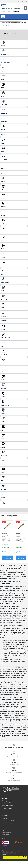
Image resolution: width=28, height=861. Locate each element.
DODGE (2, 168)
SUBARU (3, 464)
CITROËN (3, 130)
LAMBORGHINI (4, 282)
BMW (2, 88)
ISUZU (2, 240)
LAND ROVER (4, 299)
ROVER (2, 413)
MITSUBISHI (3, 354)
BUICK (2, 96)
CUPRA (2, 134)
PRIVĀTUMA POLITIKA (8, 822)
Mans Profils (6, 834)
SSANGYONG (4, 455)
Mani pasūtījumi (7, 832)
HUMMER (3, 215)
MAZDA (2, 329)
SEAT (2, 430)
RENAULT (3, 396)
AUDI (1, 71)
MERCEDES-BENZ (5, 337)
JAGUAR (3, 257)
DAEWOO (3, 151)
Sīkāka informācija (7, 557)
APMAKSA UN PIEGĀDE (9, 820)
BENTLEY (3, 79)
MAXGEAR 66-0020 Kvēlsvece (6, 532)
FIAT (1, 190)
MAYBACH (3, 321)
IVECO (2, 249)
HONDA (2, 206)
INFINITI (2, 232)
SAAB (2, 422)
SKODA (2, 439)
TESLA (2, 481)
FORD (2, 198)
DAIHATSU (3, 160)
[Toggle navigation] (3, 16)
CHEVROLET (4, 113)
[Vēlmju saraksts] (9, 11)
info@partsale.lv (8, 805)
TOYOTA (3, 489)
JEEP (2, 265)
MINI (1, 346)
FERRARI (3, 181)
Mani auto (5, 830)
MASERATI (3, 316)
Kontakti (5, 818)
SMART (2, 447)
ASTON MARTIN (5, 62)
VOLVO (2, 497)
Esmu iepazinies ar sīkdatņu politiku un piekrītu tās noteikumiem (15, 857)
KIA (1, 274)
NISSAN (2, 363)
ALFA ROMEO (4, 54)
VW (1, 506)
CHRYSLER (3, 121)
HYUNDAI (3, 223)
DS (1, 173)
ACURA (2, 46)
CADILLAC (3, 104)
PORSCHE (3, 388)
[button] (4, 11)
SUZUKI (2, 472)
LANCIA (2, 291)
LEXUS (2, 308)
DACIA (2, 143)
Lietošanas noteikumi (8, 823)
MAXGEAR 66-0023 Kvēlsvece (20, 532)
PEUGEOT (3, 380)
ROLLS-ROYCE (4, 405)
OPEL (2, 371)
